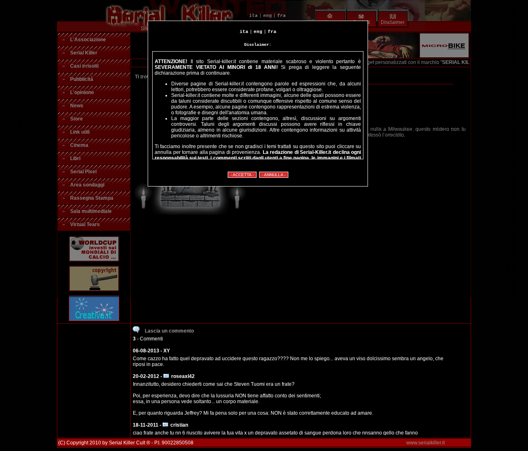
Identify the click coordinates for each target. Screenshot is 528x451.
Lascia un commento (169, 331)
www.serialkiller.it (425, 443)
